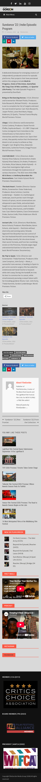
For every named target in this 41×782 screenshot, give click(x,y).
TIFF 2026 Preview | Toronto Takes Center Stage (20, 468)
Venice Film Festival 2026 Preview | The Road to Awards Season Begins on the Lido (19, 504)
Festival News (21, 352)
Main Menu (10, 14)
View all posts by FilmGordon (22, 406)
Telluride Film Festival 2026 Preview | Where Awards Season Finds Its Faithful (18, 485)
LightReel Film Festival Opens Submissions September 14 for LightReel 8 (17, 450)
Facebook (8, 655)
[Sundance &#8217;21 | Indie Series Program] (9, 311)
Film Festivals (16, 355)
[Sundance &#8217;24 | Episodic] (9, 331)
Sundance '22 (15, 358)
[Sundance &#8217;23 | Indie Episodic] (26, 311)
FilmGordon (24, 32)
